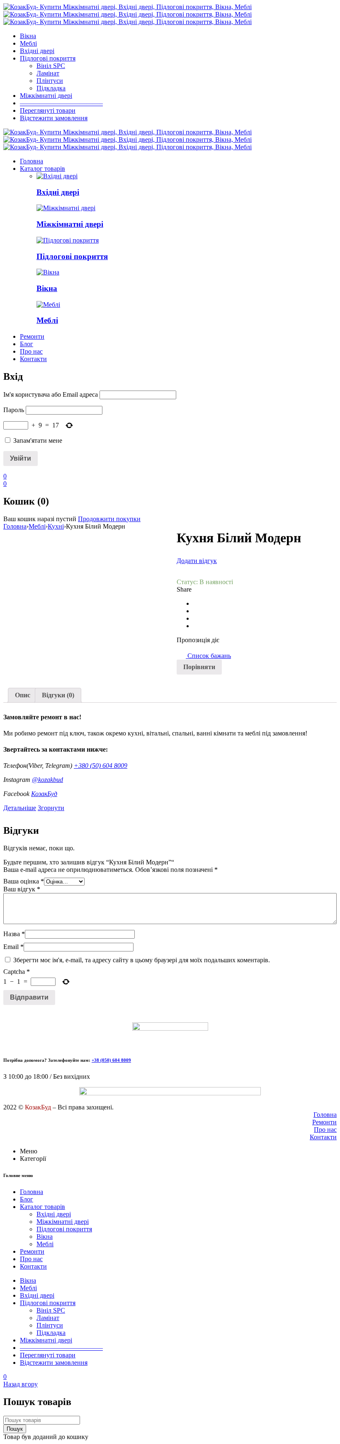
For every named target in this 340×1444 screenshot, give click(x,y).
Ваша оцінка (23, 881)
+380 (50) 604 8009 (100, 765)
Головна (15, 526)
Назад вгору (20, 1384)
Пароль (13, 409)
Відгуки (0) (58, 695)
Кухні (56, 526)
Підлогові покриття (72, 256)
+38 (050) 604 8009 (111, 1060)
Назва (14, 933)
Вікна (46, 288)
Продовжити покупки (109, 518)
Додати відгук (197, 560)
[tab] (22, 695)
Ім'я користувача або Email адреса (50, 394)
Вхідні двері (57, 192)
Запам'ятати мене (37, 440)
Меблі (47, 320)
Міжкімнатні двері (69, 224)
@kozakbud (47, 779)
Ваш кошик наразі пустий (39, 518)
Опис (22, 695)
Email (13, 946)
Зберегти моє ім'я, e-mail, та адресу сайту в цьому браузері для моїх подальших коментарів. (141, 959)
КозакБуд (44, 793)
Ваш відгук (21, 889)
